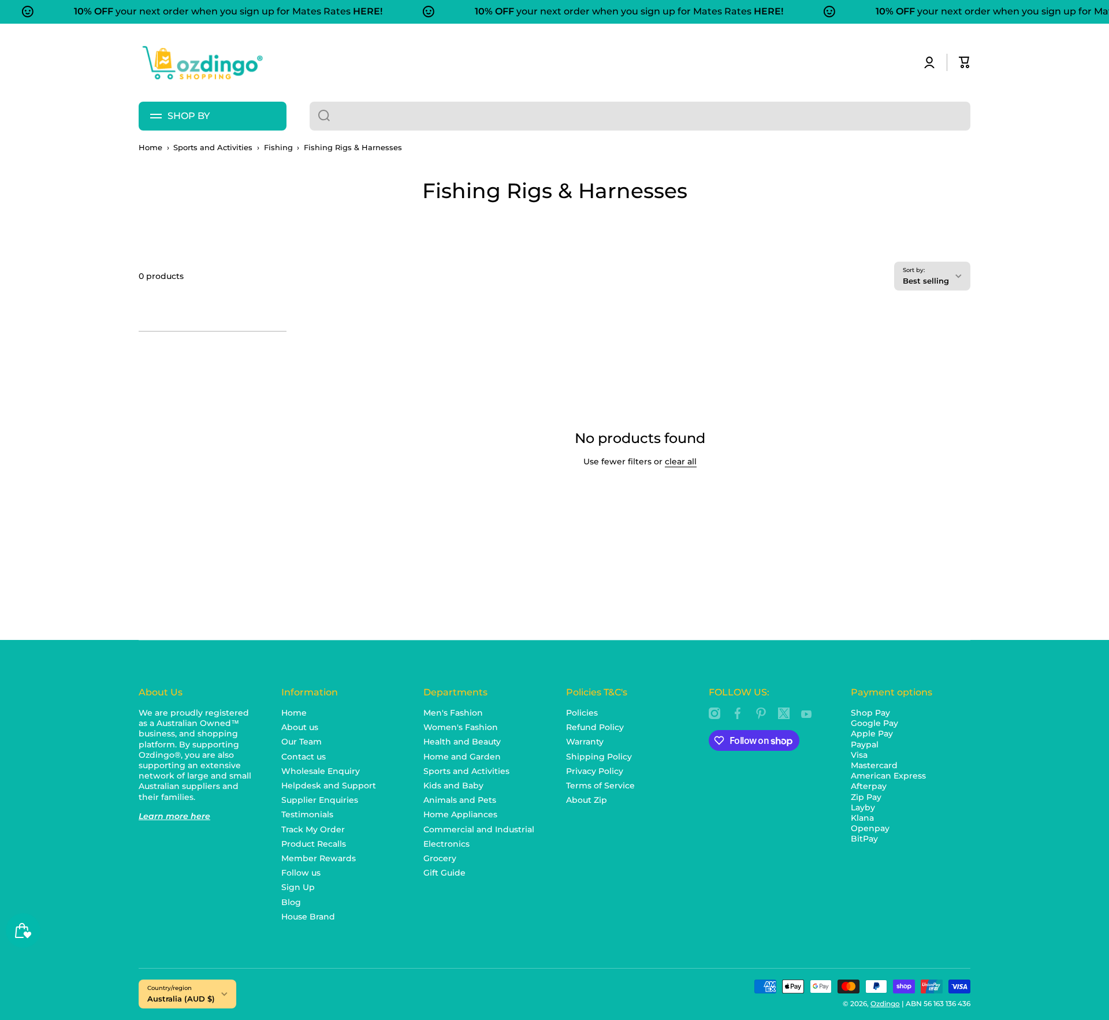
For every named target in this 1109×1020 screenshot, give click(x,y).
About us (299, 727)
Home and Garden (462, 756)
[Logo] (202, 62)
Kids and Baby (453, 785)
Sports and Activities (212, 147)
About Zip (586, 800)
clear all (681, 461)
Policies (582, 713)
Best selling (926, 280)
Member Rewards (318, 858)
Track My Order (313, 829)
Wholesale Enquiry (320, 771)
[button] (964, 62)
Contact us (303, 756)
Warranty (585, 741)
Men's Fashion (453, 713)
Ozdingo (885, 1003)
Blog (291, 902)
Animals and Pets (459, 800)
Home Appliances (460, 814)
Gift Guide (444, 873)
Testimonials (307, 814)
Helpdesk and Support (328, 785)
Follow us (301, 873)
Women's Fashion (460, 727)
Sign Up (298, 887)
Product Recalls (313, 844)
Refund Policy (595, 727)
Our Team (301, 741)
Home (150, 147)
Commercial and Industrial (478, 829)
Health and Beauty (462, 741)
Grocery (439, 858)
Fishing (278, 147)
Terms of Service (600, 785)
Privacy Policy (594, 771)
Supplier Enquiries (319, 800)
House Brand (308, 916)
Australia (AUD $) (181, 998)
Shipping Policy (599, 756)
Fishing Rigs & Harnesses (353, 147)
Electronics (446, 844)
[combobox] (640, 116)
